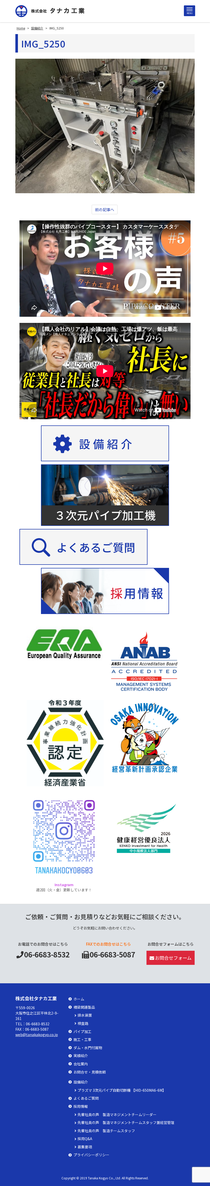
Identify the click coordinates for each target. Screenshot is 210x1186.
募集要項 (85, 1146)
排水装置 (85, 1015)
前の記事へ (104, 209)
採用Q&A (85, 1138)
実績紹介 (81, 1055)
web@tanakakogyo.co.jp (36, 1034)
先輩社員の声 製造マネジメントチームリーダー (117, 1114)
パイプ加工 (82, 1031)
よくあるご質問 (86, 1098)
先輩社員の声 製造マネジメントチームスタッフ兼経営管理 (126, 1122)
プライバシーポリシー (91, 1154)
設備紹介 (81, 1082)
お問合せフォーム (173, 957)
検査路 (83, 1023)
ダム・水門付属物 (88, 1047)
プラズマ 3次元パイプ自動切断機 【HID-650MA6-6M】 (122, 1090)
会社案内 (81, 1063)
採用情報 (81, 1106)
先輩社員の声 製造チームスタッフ (106, 1130)
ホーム (79, 999)
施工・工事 (82, 1039)
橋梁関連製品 (84, 1007)
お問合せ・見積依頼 (90, 1072)
